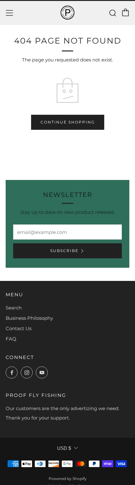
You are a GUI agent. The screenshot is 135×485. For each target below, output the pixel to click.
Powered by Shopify (68, 478)
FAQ (11, 339)
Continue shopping (67, 122)
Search (14, 308)
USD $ (64, 448)
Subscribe (64, 250)
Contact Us (18, 328)
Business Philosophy (29, 318)
